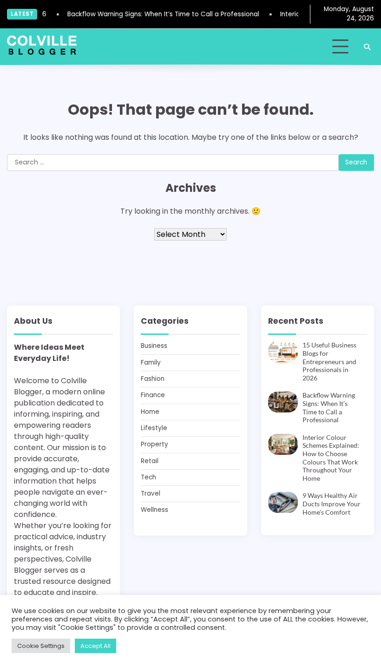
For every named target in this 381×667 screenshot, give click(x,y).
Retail (149, 461)
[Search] (367, 47)
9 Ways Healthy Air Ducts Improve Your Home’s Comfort (331, 504)
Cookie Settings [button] (41, 645)
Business (154, 345)
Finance (153, 395)
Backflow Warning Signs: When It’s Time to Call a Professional (159, 14)
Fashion (152, 378)
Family (151, 362)
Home (150, 411)
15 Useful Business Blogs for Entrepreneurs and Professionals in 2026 (329, 361)
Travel (150, 493)
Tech (148, 477)
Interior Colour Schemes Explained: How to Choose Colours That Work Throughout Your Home (330, 458)
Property (154, 444)
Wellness (154, 509)
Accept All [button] (95, 645)
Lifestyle (154, 428)
